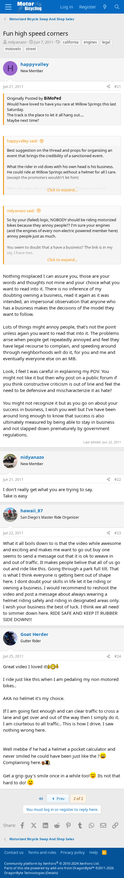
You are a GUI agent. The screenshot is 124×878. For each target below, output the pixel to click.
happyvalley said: (22, 141)
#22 (117, 479)
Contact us (13, 852)
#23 (117, 533)
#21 (117, 86)
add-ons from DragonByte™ (72, 868)
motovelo (13, 48)
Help (93, 852)
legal (106, 42)
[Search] (117, 6)
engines (90, 42)
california (71, 42)
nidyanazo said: (21, 210)
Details (51, 872)
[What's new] (105, 6)
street (31, 48)
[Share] (108, 86)
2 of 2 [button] (78, 798)
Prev (60, 798)
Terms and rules (42, 852)
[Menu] (8, 7)
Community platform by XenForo (52, 863)
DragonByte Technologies (24, 872)
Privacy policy (72, 852)
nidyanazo (17, 42)
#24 (117, 656)
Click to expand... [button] (62, 190)
